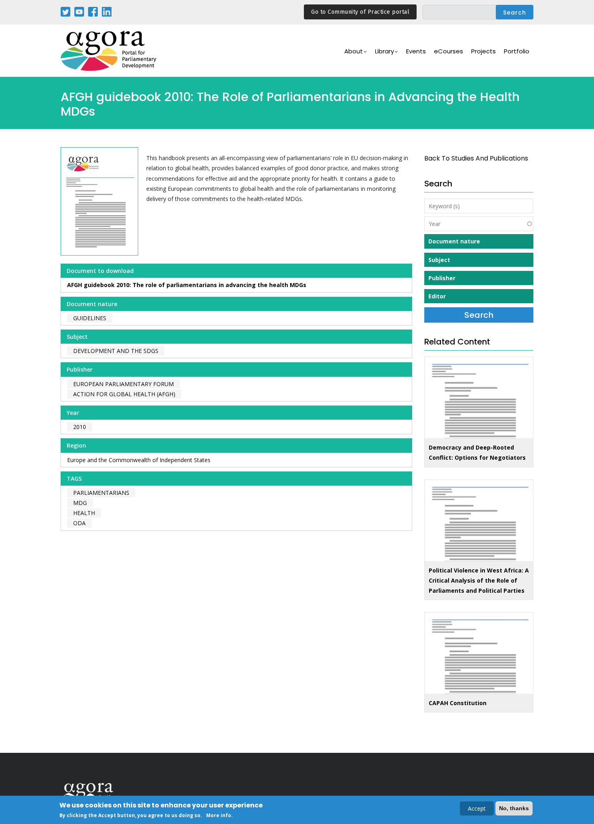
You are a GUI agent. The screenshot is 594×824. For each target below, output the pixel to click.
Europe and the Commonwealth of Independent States (139, 460)
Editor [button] (437, 296)
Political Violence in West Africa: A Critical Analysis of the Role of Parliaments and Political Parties (479, 580)
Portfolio (516, 51)
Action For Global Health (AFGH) (124, 394)
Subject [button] (439, 260)
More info (218, 815)
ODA (79, 523)
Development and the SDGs (115, 351)
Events (416, 51)
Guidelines (89, 318)
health (84, 513)
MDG (80, 503)
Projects (483, 51)
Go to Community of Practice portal (360, 11)
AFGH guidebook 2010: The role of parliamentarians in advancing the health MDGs (186, 285)
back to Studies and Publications (476, 158)
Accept (477, 808)
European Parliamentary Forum (123, 384)
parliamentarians (101, 493)
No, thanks (514, 808)
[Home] (109, 51)
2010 (79, 427)
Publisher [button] (441, 278)
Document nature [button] (454, 241)
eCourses (448, 51)
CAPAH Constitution (458, 703)
